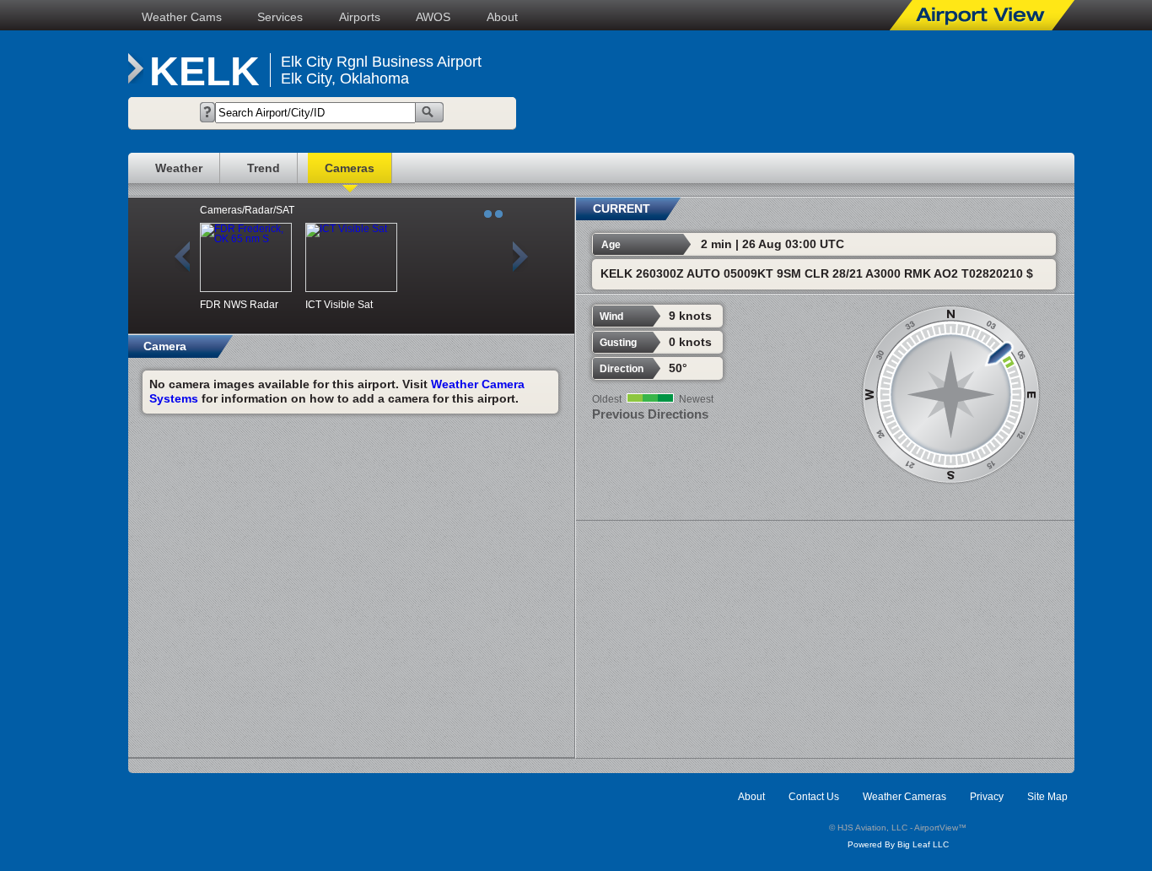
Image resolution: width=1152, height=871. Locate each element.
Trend (263, 168)
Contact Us (814, 797)
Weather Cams (182, 17)
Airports (359, 17)
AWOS (433, 17)
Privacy (987, 797)
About (502, 17)
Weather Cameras (904, 797)
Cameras (349, 168)
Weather (178, 168)
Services (280, 17)
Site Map (1047, 797)
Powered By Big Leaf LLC (898, 844)
